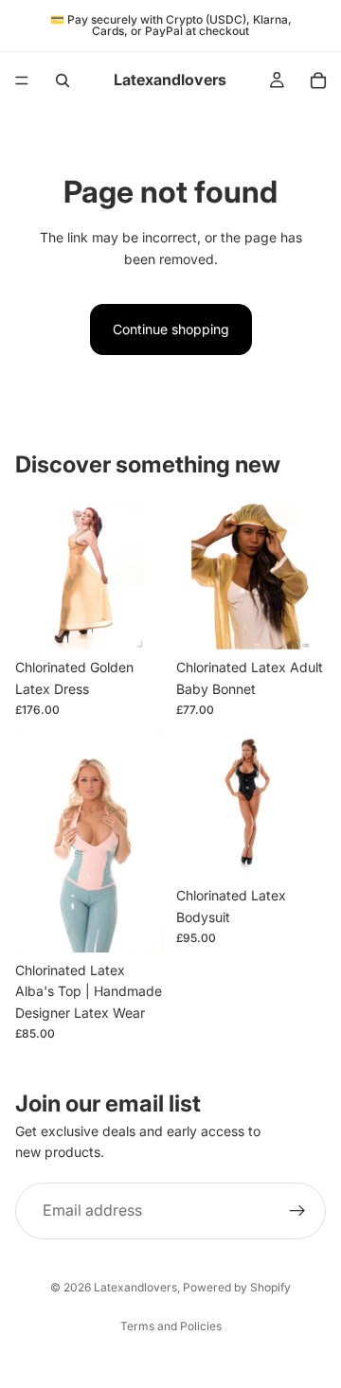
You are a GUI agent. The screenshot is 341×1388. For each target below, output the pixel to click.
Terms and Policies (171, 1326)
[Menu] (22, 80)
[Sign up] (297, 1211)
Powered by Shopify (237, 1287)
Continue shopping (171, 329)
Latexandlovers (135, 1287)
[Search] (62, 80)
